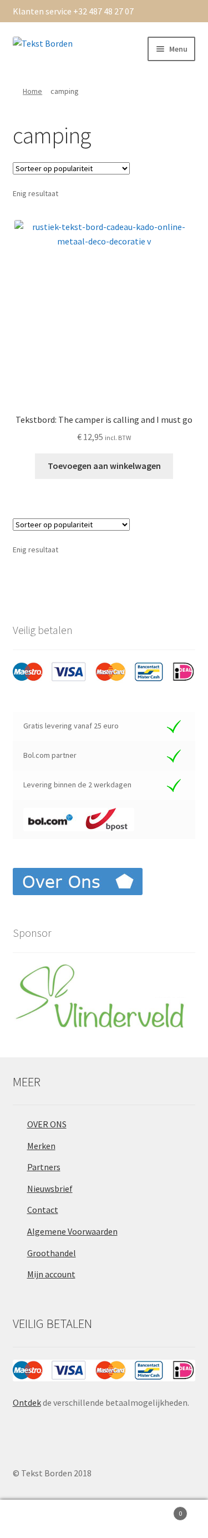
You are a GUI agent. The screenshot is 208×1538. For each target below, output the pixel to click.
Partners (43, 1166)
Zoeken (104, 1519)
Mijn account (51, 1274)
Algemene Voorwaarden (72, 1231)
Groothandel (51, 1253)
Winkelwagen (160, 1509)
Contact (42, 1209)
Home (32, 91)
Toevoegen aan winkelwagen (104, 465)
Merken (41, 1145)
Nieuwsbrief (50, 1188)
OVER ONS (47, 1124)
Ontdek (27, 1402)
